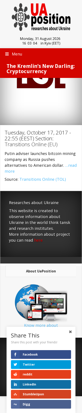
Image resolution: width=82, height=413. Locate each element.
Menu (17, 54)
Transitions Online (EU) (31, 144)
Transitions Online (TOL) (42, 179)
